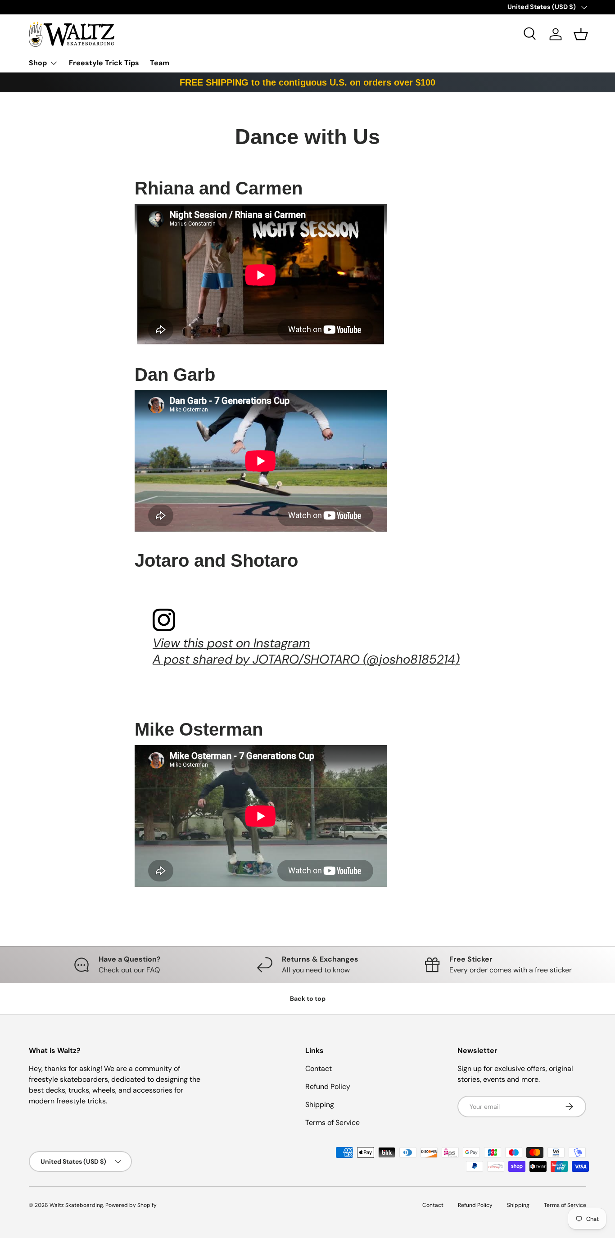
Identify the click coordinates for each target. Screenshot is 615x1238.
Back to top (308, 998)
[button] (581, 34)
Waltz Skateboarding (76, 1205)
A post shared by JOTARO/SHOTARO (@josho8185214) (306, 659)
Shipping (319, 1104)
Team (159, 63)
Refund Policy (327, 1086)
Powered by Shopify (131, 1205)
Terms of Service (332, 1122)
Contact (318, 1068)
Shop (38, 63)
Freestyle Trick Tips (104, 63)
